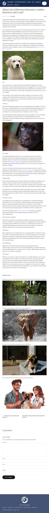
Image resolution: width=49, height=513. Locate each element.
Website (4, 470)
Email (3, 464)
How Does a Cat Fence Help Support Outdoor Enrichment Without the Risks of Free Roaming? (24, 279)
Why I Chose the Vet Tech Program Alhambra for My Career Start (17, 377)
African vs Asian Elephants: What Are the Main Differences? (16, 308)
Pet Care (12, 16)
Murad (45, 16)
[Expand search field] (44, 3)
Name (3, 458)
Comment (4, 442)
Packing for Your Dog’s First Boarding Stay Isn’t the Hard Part (16, 344)
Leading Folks (27, 504)
